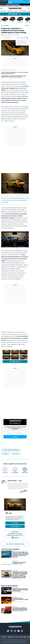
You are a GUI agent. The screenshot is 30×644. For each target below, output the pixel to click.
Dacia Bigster (16, 6)
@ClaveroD (11, 34)
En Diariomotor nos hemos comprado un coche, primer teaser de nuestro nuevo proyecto (13, 76)
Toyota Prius (22, 88)
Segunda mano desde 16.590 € (15, 535)
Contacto (5, 640)
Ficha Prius (15, 523)
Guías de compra (23, 11)
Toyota (19, 82)
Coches (16, 11)
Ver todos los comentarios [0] (15, 544)
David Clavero (6, 34)
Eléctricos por (9, 4)
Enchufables (5, 25)
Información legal (11, 640)
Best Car (18, 254)
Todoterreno (3, 6)
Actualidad (3, 11)
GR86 (6, 121)
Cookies (16, 640)
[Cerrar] (27, 40)
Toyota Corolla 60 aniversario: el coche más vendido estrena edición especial (14, 73)
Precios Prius (15, 531)
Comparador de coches (15, 533)
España (22, 6)
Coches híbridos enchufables (11, 450)
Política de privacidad (22, 640)
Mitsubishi (27, 6)
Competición (10, 11)
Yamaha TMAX (10, 6)
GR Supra (11, 121)
